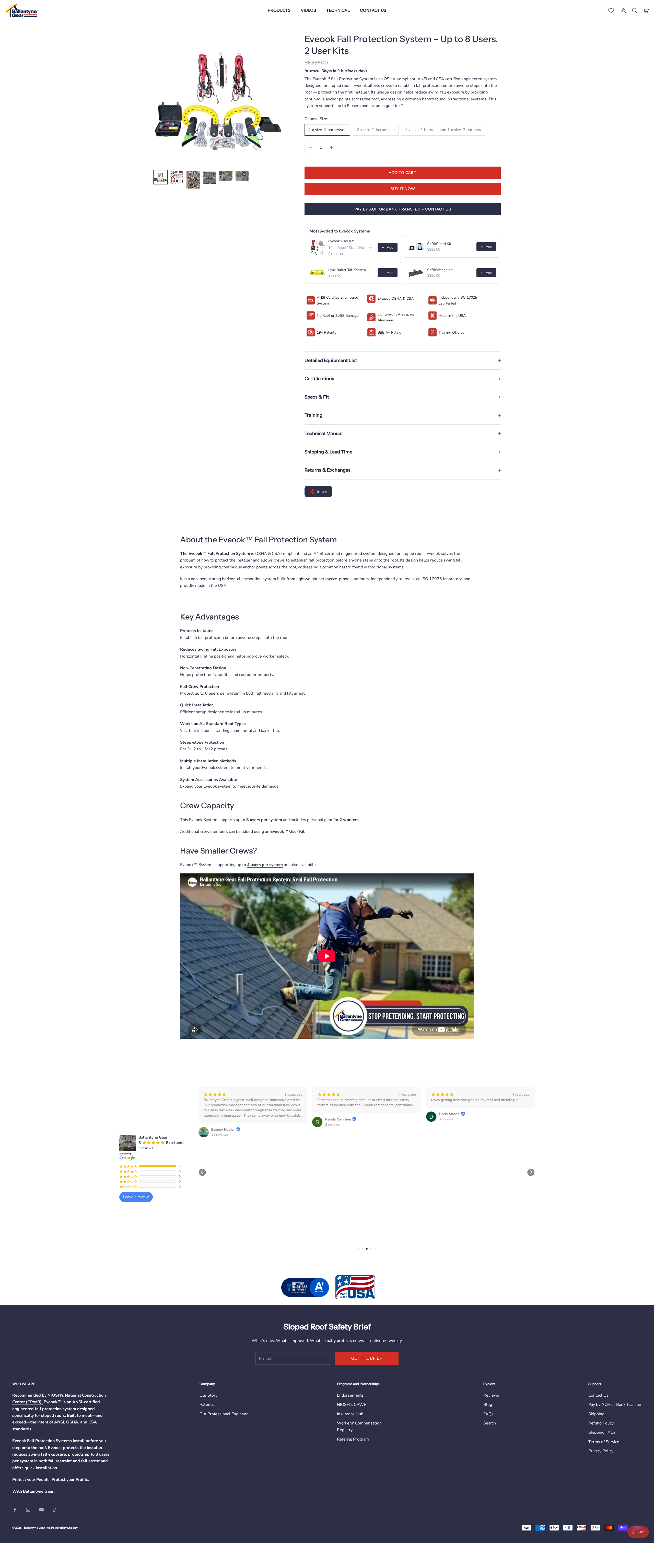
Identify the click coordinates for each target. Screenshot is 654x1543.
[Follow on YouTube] (41, 1509)
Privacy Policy (600, 1451)
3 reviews (446, 1119)
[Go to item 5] (226, 175)
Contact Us (598, 1395)
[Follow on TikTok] (54, 1509)
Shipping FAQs (602, 1432)
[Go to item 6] (242, 175)
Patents (207, 1404)
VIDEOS (308, 10)
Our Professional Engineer (224, 1414)
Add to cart (402, 172)
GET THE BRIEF (366, 1358)
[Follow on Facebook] (14, 1509)
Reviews (491, 1395)
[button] (202, 1172)
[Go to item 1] (160, 177)
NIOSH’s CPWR (352, 1404)
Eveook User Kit (341, 241)
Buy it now (402, 188)
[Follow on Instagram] (28, 1509)
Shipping (596, 1414)
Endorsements (350, 1395)
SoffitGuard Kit (439, 243)
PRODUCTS (279, 10)
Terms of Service (603, 1442)
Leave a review (136, 1196)
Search (489, 1423)
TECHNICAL (338, 10)
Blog (487, 1404)
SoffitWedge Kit (440, 269)
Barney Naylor (223, 1129)
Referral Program (353, 1439)
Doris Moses (449, 1114)
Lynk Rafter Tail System (347, 269)
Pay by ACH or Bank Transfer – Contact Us (402, 209)
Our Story (208, 1395)
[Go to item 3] (193, 179)
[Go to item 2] (177, 177)
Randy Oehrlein (338, 1119)
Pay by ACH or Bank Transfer (615, 1404)
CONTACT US (373, 10)
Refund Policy (601, 1423)
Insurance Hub (350, 1414)
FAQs (488, 1414)
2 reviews (332, 1124)
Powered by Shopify (64, 1527)
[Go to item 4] (209, 177)
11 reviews (219, 1134)
